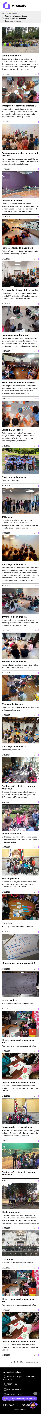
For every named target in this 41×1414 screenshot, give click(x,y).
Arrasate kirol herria (12, 200)
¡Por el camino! (9, 1000)
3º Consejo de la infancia (14, 662)
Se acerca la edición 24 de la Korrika (20, 290)
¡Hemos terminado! (11, 833)
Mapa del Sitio (9, 1401)
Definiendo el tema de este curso (18, 1082)
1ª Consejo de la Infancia (14, 746)
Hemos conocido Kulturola (15, 335)
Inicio (4, 13)
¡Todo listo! (7, 923)
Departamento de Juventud (15, 18)
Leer (36, 74)
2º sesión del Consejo (12, 704)
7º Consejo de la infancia (14, 477)
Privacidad (8, 1405)
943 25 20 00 (12, 1384)
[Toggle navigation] (36, 6)
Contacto (26, 1401)
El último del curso (11, 56)
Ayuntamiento (14, 13)
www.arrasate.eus (20, 1409)
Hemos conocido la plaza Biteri (17, 248)
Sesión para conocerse (13, 430)
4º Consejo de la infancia (14, 617)
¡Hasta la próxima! (11, 1212)
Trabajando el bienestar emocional (19, 106)
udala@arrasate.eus (14, 1389)
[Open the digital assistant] (33, 1405)
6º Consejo (7, 517)
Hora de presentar (11, 878)
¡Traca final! (8, 1259)
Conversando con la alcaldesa (17, 1127)
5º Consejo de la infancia (14, 564)
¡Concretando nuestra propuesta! (18, 963)
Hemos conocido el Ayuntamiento (18, 382)
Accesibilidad (28, 1405)
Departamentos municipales (16, 16)
